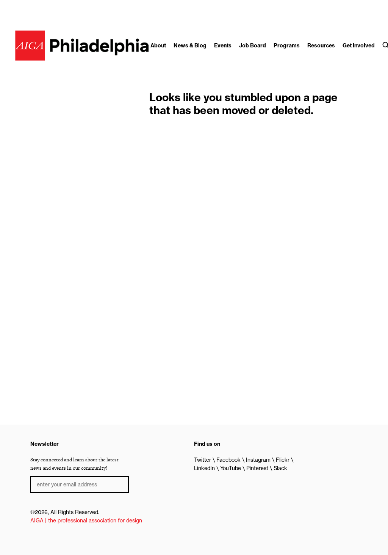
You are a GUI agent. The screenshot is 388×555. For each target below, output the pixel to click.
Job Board (252, 45)
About (158, 45)
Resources (321, 45)
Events (223, 45)
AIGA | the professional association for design (86, 520)
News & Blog (190, 45)
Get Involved (359, 45)
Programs (287, 45)
